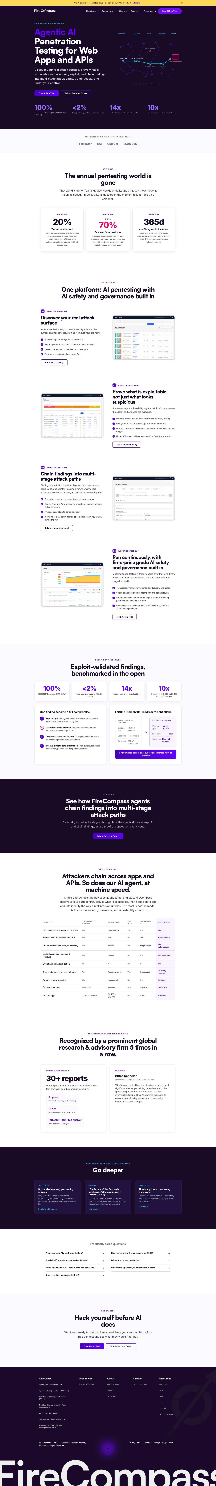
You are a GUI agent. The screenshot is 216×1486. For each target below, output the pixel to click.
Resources (149, 11)
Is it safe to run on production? (126, 1260)
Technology (107, 11)
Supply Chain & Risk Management (52, 1419)
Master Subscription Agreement (159, 1442)
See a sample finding (126, 444)
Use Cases (91, 11)
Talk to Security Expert (76, 93)
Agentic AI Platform (86, 1384)
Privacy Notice (135, 1442)
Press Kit (162, 1408)
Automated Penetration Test (50, 1385)
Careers (110, 1390)
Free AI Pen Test (170, 11)
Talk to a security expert (57, 528)
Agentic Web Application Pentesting (54, 1391)
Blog (161, 1390)
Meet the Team (113, 1384)
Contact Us (111, 1396)
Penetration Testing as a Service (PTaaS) (52, 1398)
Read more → (136, 3)
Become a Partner (140, 1384)
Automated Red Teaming (49, 1413)
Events (161, 1396)
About (122, 11)
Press (161, 1402)
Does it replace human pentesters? (62, 1275)
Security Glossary (166, 1414)
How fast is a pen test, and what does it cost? (133, 1268)
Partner (134, 11)
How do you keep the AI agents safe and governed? (70, 1268)
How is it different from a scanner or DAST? (132, 1253)
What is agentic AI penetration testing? (64, 1253)
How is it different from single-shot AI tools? (67, 1260)
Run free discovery (54, 362)
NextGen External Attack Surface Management (52, 1406)
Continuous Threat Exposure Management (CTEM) (50, 1426)
